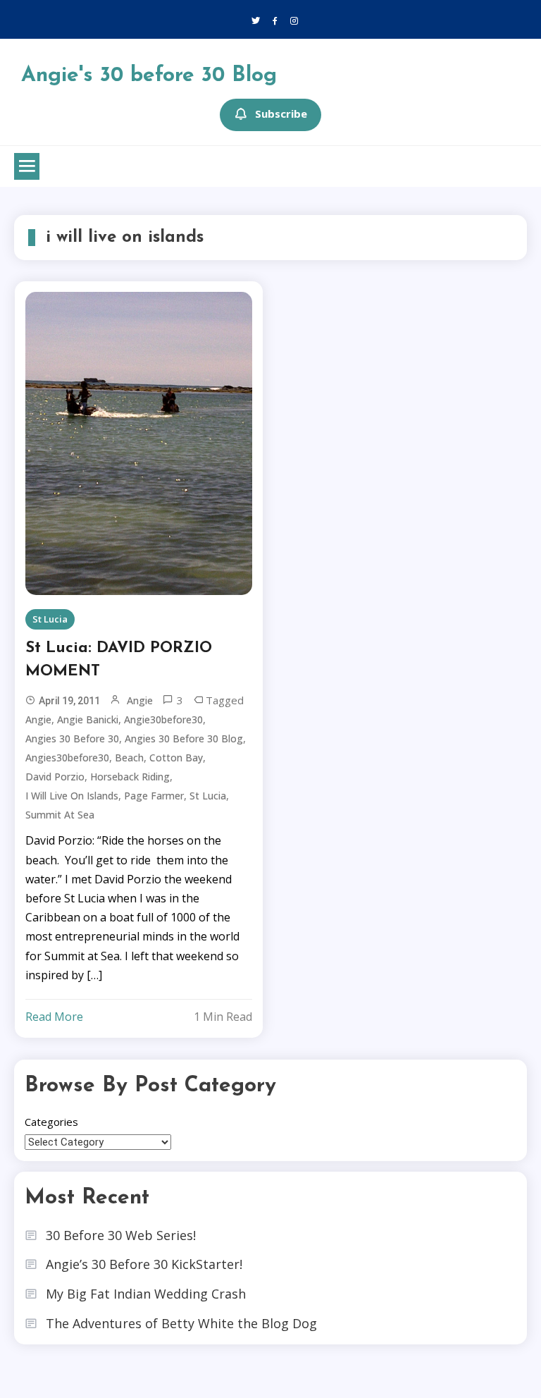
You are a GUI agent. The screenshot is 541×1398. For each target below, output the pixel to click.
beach (129, 757)
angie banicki (87, 719)
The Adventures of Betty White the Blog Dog (181, 1323)
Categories (51, 1122)
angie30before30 (163, 719)
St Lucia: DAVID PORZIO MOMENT (118, 660)
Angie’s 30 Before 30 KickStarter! (144, 1264)
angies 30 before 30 (72, 738)
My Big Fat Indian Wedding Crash (146, 1293)
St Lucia (50, 619)
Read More (54, 1016)
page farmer (154, 795)
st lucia (207, 795)
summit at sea (59, 814)
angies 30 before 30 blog (184, 738)
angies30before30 (67, 757)
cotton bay (176, 757)
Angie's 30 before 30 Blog (149, 76)
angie (38, 719)
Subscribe (281, 113)
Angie (140, 700)
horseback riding (130, 776)
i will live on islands (71, 795)
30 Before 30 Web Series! (121, 1235)
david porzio (55, 776)
